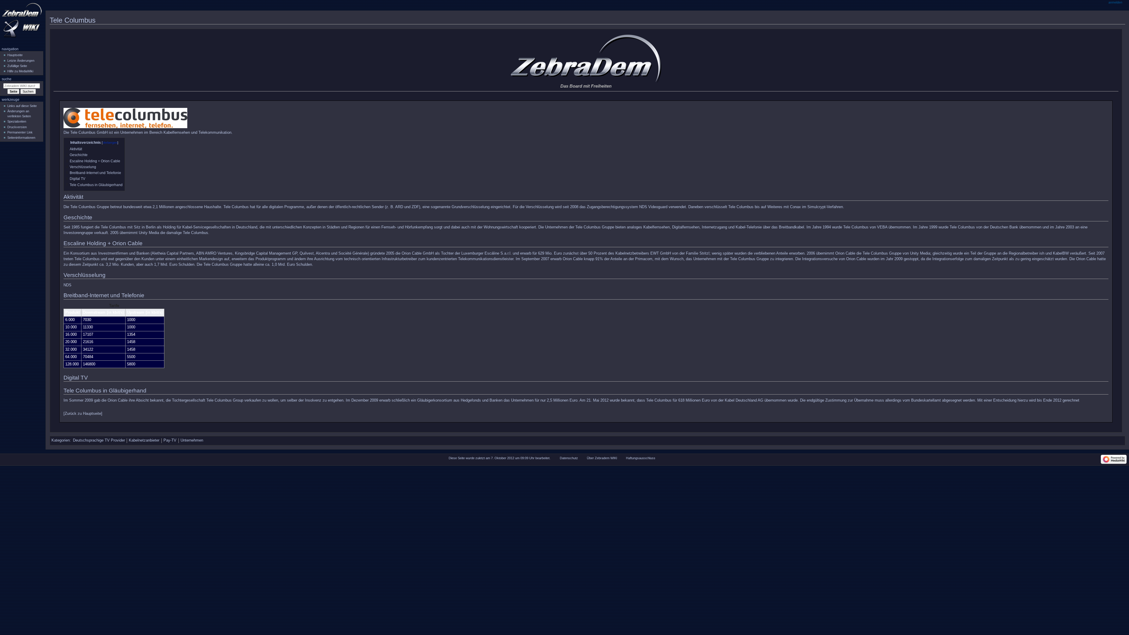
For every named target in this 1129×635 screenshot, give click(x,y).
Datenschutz (569, 458)
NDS (67, 285)
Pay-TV (169, 440)
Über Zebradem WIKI (602, 458)
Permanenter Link (20, 132)
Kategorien (60, 440)
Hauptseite (15, 55)
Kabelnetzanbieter (144, 440)
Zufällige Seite (17, 66)
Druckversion (17, 127)
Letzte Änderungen (20, 60)
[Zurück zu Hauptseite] (83, 414)
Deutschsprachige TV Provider (99, 440)
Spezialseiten (16, 121)
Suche (6, 79)
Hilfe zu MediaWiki (20, 71)
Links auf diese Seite (22, 106)
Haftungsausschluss (640, 458)
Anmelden (1115, 2)
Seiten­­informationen (21, 137)
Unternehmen (192, 440)
